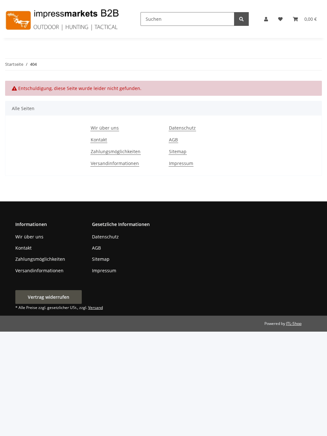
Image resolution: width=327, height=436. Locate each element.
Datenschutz (182, 128)
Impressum (181, 163)
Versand (95, 307)
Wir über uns (105, 128)
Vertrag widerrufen (48, 297)
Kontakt (99, 140)
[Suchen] (241, 19)
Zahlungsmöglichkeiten (116, 151)
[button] (266, 19)
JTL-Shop (293, 323)
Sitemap (177, 151)
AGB (173, 140)
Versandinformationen (115, 163)
